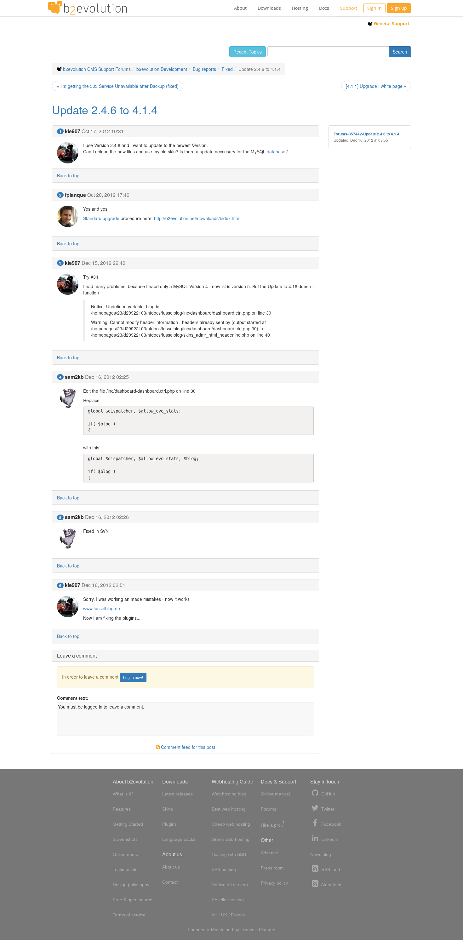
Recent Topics (247, 51)
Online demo (125, 854)
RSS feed (330, 869)
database (276, 151)
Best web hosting (229, 809)
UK (224, 914)
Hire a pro (272, 824)
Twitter (327, 809)
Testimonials (125, 869)
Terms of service (129, 914)
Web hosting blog (229, 793)
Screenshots (125, 839)
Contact (170, 882)
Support (348, 8)
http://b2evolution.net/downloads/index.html (197, 218)
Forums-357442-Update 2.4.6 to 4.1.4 (366, 134)
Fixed (227, 69)
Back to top (68, 175)
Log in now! (133, 677)
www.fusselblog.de (101, 608)
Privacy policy (274, 883)
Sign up (399, 8)
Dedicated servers (230, 884)
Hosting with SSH (229, 854)
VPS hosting (224, 869)
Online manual (275, 793)
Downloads (269, 8)
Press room (272, 867)
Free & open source (132, 899)
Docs (324, 8)
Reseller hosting (228, 899)
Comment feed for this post (187, 747)
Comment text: (73, 698)
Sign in (374, 8)
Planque (267, 929)
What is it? (123, 793)
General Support (391, 23)
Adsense (269, 852)
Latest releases (177, 793)
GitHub (327, 793)
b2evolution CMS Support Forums (97, 69)
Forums (268, 809)
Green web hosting (230, 839)
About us (171, 866)
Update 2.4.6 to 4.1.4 (104, 109)
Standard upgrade (101, 218)
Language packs (178, 839)
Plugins (169, 824)
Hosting (300, 8)
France (238, 914)
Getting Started (128, 824)
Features (122, 809)
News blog (320, 854)
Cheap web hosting (231, 824)
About (240, 8)
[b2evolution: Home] (88, 8)
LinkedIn (329, 839)
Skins (167, 809)
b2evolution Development (161, 69)
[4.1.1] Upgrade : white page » (376, 86)
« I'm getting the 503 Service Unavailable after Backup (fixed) (118, 86)
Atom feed (330, 884)
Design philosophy (131, 884)
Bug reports (204, 69)
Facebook (330, 824)
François (249, 929)
